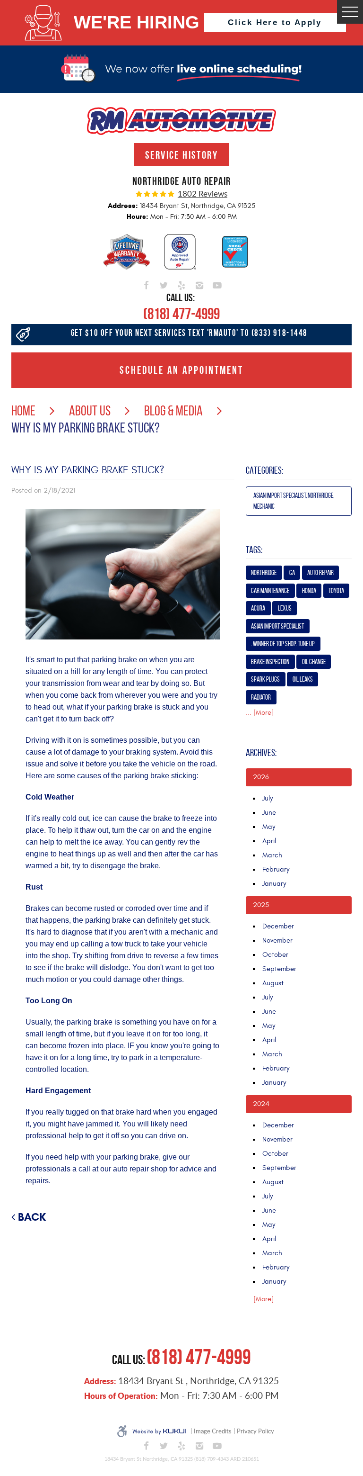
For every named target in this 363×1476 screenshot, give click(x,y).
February (275, 869)
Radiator (261, 697)
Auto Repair (320, 572)
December (278, 926)
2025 (261, 905)
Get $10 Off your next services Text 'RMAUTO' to (189, 333)
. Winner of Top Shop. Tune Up (283, 644)
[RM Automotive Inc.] (181, 121)
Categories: (264, 470)
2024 (261, 1104)
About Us (90, 410)
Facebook (146, 284)
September (279, 969)
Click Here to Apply (275, 22)
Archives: (261, 752)
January (274, 884)
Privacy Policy (255, 1431)
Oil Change (314, 662)
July (267, 798)
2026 (261, 777)
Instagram (199, 284)
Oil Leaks (303, 679)
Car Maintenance (270, 590)
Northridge (264, 572)
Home (23, 410)
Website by (159, 1432)
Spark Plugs (265, 679)
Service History (181, 155)
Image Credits (213, 1431)
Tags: (254, 550)
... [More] (260, 713)
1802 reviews (202, 194)
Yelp (181, 284)
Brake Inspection (270, 662)
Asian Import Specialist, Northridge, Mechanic (293, 501)
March (272, 855)
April (269, 841)
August (273, 983)
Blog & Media (173, 410)
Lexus (285, 608)
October (275, 955)
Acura (258, 608)
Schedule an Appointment (181, 370)
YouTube (217, 284)
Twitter (164, 284)
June (269, 813)
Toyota (336, 590)
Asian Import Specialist (277, 626)
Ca (292, 572)
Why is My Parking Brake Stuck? (85, 427)
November (277, 940)
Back (32, 1217)
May (268, 827)
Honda (309, 590)
